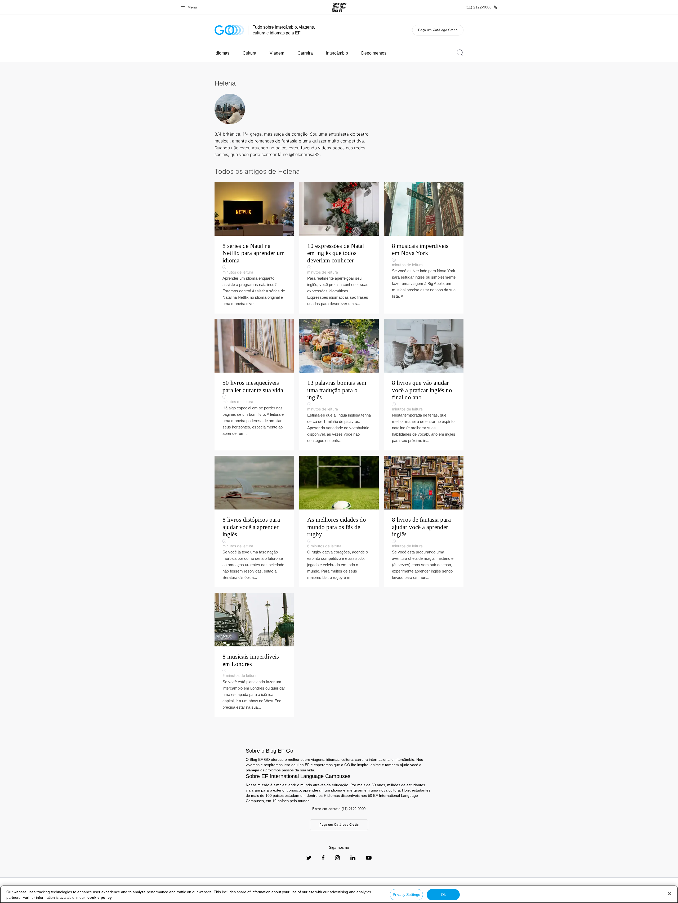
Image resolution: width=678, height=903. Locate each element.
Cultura (249, 53)
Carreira (305, 53)
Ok (443, 894)
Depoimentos (373, 53)
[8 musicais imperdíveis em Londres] (254, 655)
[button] (189, 7)
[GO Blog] (229, 30)
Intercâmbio (337, 53)
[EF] (339, 7)
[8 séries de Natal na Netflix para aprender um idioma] (254, 248)
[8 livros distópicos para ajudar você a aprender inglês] (254, 521)
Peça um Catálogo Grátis (437, 30)
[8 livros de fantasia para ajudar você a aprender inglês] (423, 521)
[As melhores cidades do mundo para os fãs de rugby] (339, 521)
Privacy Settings (406, 894)
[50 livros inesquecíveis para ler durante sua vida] (254, 384)
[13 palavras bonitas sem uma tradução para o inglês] (339, 384)
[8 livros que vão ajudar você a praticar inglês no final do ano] (423, 384)
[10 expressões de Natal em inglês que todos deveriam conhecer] (339, 248)
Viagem (277, 53)
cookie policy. (100, 897)
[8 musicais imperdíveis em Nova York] (423, 248)
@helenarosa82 (304, 154)
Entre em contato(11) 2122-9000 (338, 809)
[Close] (669, 894)
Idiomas (222, 53)
